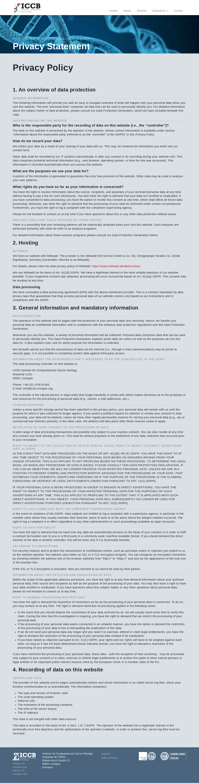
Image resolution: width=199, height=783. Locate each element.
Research (159, 10)
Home (113, 10)
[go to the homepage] (27, 7)
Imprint (106, 753)
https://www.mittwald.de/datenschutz (116, 266)
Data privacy (109, 757)
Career (178, 10)
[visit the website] (149, 755)
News (127, 10)
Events (141, 10)
